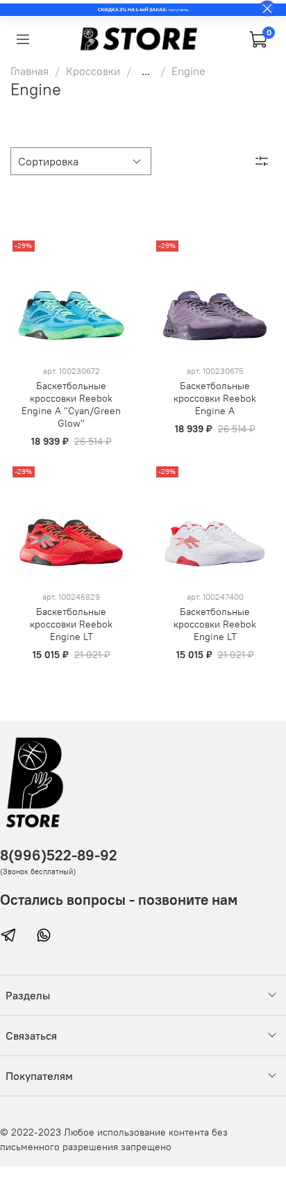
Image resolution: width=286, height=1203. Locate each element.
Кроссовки (93, 71)
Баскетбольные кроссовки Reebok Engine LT (71, 624)
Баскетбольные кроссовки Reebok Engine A (215, 398)
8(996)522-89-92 (58, 855)
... (146, 71)
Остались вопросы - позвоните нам (118, 899)
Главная (29, 71)
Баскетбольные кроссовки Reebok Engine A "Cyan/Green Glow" (71, 404)
